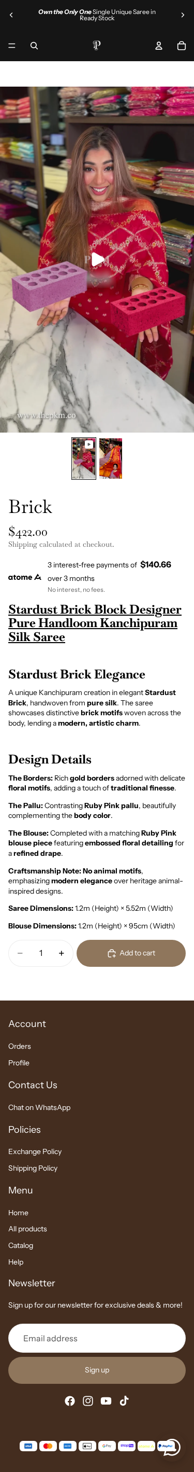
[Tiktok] (124, 1400)
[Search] (34, 45)
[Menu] (12, 46)
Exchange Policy (35, 1151)
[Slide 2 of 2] (110, 458)
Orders (19, 1046)
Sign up (97, 1369)
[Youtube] (106, 1400)
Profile (18, 1062)
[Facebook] (70, 1400)
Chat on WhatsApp (39, 1107)
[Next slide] (182, 15)
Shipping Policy (32, 1168)
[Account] (158, 45)
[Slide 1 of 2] (83, 458)
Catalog (20, 1245)
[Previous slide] (11, 15)
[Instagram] (88, 1400)
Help (15, 1261)
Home (18, 1212)
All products (27, 1228)
